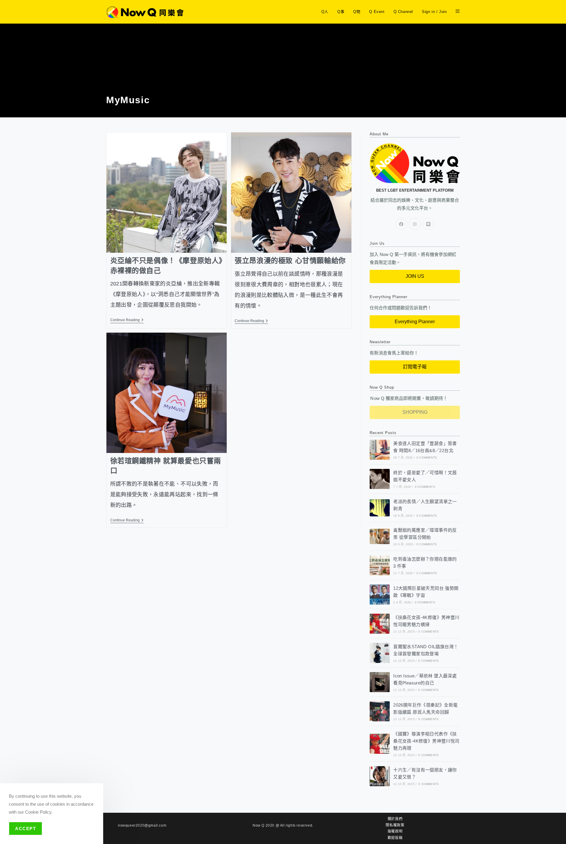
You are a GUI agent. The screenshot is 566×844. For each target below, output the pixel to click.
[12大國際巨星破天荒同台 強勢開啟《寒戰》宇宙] (380, 594)
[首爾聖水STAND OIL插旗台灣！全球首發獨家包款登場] (380, 653)
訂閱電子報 (415, 366)
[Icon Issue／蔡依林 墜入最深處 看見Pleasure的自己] (380, 682)
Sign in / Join (434, 11)
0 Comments (427, 457)
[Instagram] (415, 224)
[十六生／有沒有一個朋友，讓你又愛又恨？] (380, 776)
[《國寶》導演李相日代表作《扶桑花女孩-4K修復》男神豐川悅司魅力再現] (380, 744)
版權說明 (395, 831)
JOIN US (415, 276)
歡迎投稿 (395, 838)
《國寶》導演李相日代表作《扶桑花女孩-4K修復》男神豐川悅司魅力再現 (426, 741)
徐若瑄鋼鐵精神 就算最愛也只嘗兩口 (165, 466)
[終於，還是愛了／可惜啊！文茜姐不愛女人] (380, 479)
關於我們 (395, 819)
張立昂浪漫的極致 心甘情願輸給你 (290, 261)
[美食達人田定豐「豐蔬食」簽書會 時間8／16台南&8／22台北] (380, 450)
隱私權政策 (395, 825)
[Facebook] (401, 224)
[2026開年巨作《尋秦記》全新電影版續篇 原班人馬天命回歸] (380, 711)
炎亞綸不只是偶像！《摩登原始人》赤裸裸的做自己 (166, 266)
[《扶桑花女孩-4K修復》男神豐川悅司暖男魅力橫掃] (380, 624)
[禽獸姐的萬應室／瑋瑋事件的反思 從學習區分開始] (380, 536)
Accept (25, 828)
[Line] (428, 224)
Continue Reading (127, 320)
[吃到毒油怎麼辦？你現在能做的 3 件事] (380, 565)
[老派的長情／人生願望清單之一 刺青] (380, 507)
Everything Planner (415, 321)
